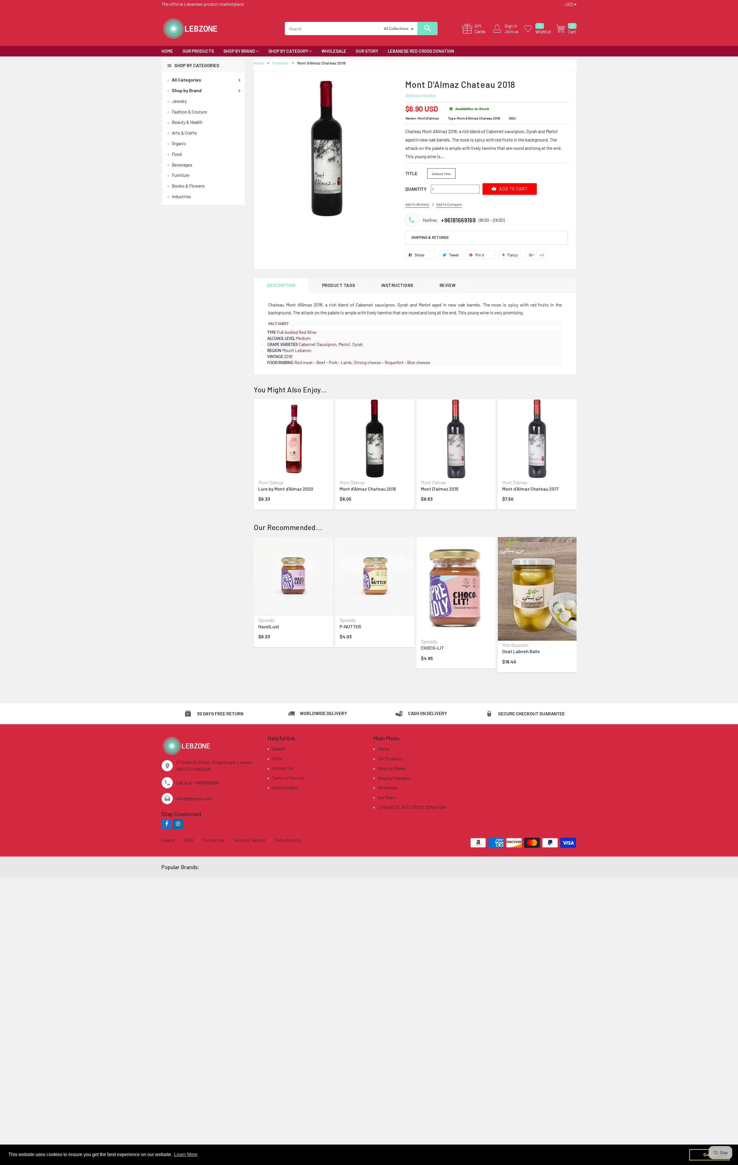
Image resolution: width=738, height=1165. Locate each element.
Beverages (182, 164)
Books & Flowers (188, 185)
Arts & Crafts (184, 132)
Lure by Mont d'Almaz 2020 (285, 488)
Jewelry (179, 101)
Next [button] (570, 599)
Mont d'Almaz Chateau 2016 (368, 488)
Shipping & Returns (430, 237)
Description (281, 285)
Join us (511, 31)
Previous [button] (259, 599)
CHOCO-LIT (432, 647)
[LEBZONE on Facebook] (166, 824)
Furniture (180, 175)
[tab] (486, 237)
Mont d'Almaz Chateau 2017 (530, 488)
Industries (181, 196)
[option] (293, 455)
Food (177, 154)
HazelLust (268, 626)
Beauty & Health (187, 122)
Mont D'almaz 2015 (439, 488)
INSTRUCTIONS (397, 285)
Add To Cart (513, 188)
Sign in (510, 26)
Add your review (420, 95)
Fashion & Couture (189, 111)
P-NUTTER (350, 626)
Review (448, 285)
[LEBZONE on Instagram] (178, 824)
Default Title (441, 174)
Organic (179, 143)
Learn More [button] (185, 1154)
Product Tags (338, 285)
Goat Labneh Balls (521, 651)
